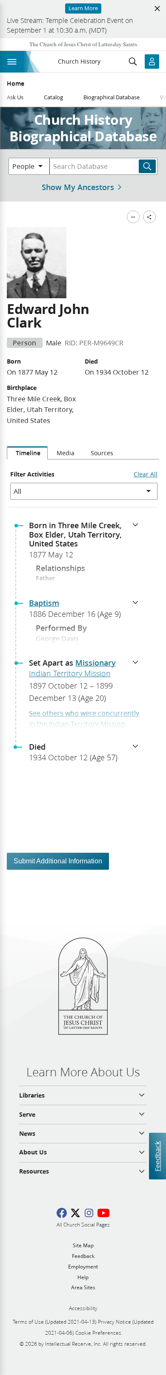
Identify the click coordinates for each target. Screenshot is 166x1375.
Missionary (95, 662)
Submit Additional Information (58, 861)
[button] (86, 542)
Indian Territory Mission (70, 673)
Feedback (157, 1156)
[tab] (27, 453)
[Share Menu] (149, 216)
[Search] (147, 166)
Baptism (44, 602)
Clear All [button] (145, 474)
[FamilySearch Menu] (133, 216)
